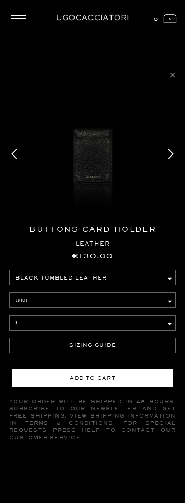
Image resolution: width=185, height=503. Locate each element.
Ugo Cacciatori (92, 18)
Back (172, 75)
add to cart (93, 378)
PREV (15, 154)
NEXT (170, 154)
